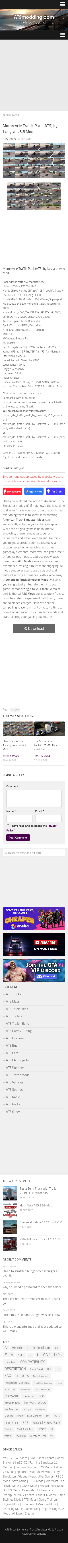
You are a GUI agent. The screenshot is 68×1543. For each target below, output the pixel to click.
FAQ (8, 1375)
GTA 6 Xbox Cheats (42, 1458)
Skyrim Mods (11, 1504)
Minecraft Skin (55, 1481)
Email (39, 811)
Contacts (41, 1533)
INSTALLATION (42, 1389)
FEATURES (22, 1376)
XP (51, 1436)
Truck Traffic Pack (25, 1429)
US (51, 1429)
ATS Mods (30, 1499)
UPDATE (42, 1429)
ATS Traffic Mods (17, 1075)
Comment (12, 786)
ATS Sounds (14, 1090)
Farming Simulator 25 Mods (34, 1467)
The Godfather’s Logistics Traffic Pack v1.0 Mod (45, 745)
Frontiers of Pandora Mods (39, 1504)
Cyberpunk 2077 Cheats (18, 1495)
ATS (9, 1355)
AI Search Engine (23, 1513)
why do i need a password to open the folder (32, 1287)
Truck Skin (9, 1429)
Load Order (40, 1409)
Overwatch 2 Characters (37, 1490)
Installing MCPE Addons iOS (20, 1509)
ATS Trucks (13, 994)
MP (47, 1416)
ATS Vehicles (14, 1082)
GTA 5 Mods (12, 1490)
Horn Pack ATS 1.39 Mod (36, 1205)
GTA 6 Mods (30, 1485)
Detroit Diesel (36, 1369)
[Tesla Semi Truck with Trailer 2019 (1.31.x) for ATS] (10, 1193)
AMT (57, 1348)
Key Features (11, 1409)
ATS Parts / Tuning (19, 1031)
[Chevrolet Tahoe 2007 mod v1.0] (10, 1227)
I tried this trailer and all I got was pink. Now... (33, 1315)
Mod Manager (34, 1415)
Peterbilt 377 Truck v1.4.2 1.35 (40, 1239)
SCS (25, 1423)
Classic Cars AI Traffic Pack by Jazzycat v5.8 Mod (14, 745)
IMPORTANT (25, 1389)
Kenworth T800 (12, 1402)
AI (6, 1347)
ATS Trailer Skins (17, 1024)
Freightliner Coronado (43, 1383)
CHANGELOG (49, 1355)
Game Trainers (48, 1499)
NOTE (56, 1415)
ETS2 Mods (36, 1481)
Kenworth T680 (33, 1396)
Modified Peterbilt (14, 1416)
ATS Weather (15, 1068)
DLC (49, 1369)
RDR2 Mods (12, 1485)
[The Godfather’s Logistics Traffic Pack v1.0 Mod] (49, 729)
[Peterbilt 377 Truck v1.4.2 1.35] (10, 1244)
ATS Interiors (15, 1038)
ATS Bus (11, 1046)
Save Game (19, 1481)
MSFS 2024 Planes (15, 1458)
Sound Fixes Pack (46, 1422)
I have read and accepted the (31, 828)
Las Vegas (27, 1409)
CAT (31, 1355)
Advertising (28, 1533)
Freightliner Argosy (41, 1376)
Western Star (38, 1436)
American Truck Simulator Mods (36, 1529)
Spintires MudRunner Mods (34, 1472)
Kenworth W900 (35, 1402)
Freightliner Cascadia (17, 1382)
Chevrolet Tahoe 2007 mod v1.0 (41, 1222)
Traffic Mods (11, 115)
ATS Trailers (14, 1016)
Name (11, 811)
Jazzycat (15, 709)
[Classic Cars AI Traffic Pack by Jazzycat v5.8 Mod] (18, 729)
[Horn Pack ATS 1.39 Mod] (10, 1210)
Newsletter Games (41, 1476)
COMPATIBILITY (32, 1362)
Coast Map (10, 1362)
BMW (21, 1355)
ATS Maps (13, 1001)
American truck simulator (31, 1348)
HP (14, 1389)
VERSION (8, 1436)
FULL (59, 1382)
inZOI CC (22, 1462)
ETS (58, 1369)
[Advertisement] (34, 75)
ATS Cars (12, 1053)
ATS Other (13, 1112)
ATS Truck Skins (17, 1009)
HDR (7, 1389)
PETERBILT (11, 1423)
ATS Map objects (17, 1060)
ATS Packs (13, 1104)
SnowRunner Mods (52, 1485)
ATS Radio (13, 1097)
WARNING (21, 1436)
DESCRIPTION (15, 1368)
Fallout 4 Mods (46, 1495)
